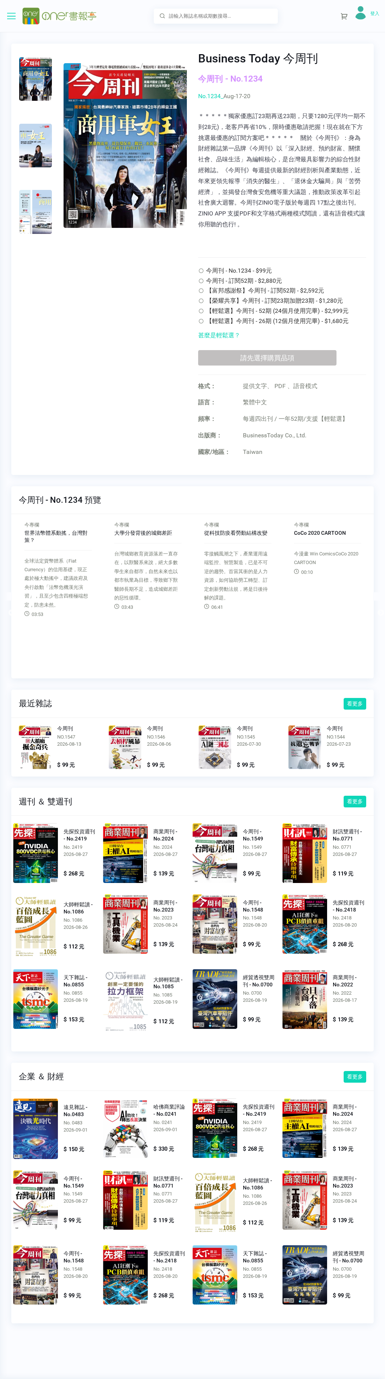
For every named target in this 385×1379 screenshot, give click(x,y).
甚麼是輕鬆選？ (219, 335)
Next (377, 596)
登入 (374, 13)
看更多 (355, 704)
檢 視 (35, 853)
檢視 (35, 748)
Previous (8, 596)
